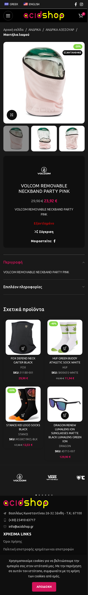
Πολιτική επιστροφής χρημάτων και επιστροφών (38, 549)
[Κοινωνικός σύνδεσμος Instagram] (82, 4)
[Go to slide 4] (45, 495)
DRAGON (65, 446)
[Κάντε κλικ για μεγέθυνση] (12, 115)
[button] (7, 82)
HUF (65, 367)
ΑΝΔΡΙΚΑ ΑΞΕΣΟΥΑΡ (60, 29)
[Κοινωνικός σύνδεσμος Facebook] (76, 4)
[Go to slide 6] (51, 495)
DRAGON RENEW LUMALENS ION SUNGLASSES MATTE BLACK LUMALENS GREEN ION (65, 433)
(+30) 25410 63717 (22, 520)
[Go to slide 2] (39, 495)
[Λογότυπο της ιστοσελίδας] (44, 15)
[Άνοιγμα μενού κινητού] (8, 15)
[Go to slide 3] (42, 495)
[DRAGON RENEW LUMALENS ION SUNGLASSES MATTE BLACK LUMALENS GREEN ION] (64, 404)
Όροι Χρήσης (12, 541)
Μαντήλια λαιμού (16, 34)
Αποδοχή (44, 586)
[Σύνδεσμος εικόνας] (26, 503)
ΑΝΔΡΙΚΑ (34, 29)
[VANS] (52, 477)
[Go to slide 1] (36, 495)
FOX (23, 367)
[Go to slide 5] (48, 495)
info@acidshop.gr (21, 526)
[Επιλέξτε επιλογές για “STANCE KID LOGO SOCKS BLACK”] (23, 415)
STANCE (23, 434)
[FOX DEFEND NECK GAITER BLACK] (23, 337)
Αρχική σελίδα (13, 29)
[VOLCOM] (19, 477)
